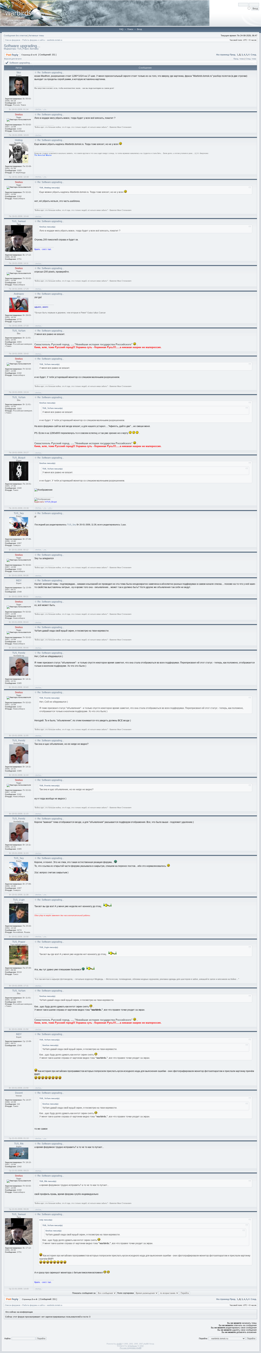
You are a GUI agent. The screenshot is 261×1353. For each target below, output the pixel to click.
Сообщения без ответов (15, 35)
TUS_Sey (71, 524)
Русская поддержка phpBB (130, 1348)
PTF (141, 1346)
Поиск (130, 29)
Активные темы (36, 35)
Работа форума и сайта (33, 40)
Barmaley (34, 49)
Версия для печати (13, 59)
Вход (139, 29)
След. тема (251, 59)
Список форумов (12, 40)
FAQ (121, 29)
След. (254, 54)
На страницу (222, 54)
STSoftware (132, 1346)
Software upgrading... (22, 46)
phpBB (119, 1344)
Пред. (233, 54)
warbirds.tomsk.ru (54, 40)
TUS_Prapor (23, 49)
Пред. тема (238, 59)
